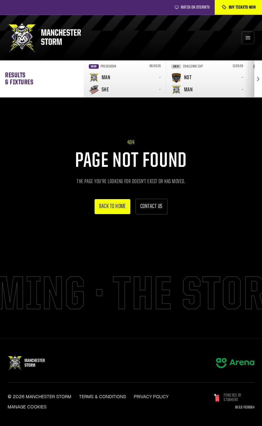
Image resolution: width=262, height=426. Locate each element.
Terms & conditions (102, 396)
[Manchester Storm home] (48, 37)
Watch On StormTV (195, 7)
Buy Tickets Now (242, 7)
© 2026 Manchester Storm (39, 396)
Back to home (112, 207)
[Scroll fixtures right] (258, 78)
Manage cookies (27, 407)
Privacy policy (151, 396)
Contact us (151, 207)
